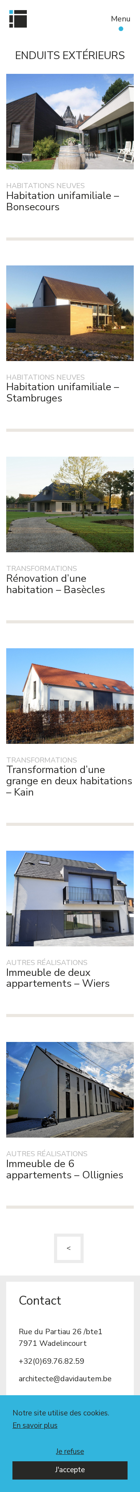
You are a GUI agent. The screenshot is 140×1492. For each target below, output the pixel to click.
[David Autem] (18, 19)
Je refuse (70, 1452)
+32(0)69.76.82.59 (51, 1361)
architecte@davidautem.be (65, 1378)
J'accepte (70, 1470)
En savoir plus (35, 1426)
